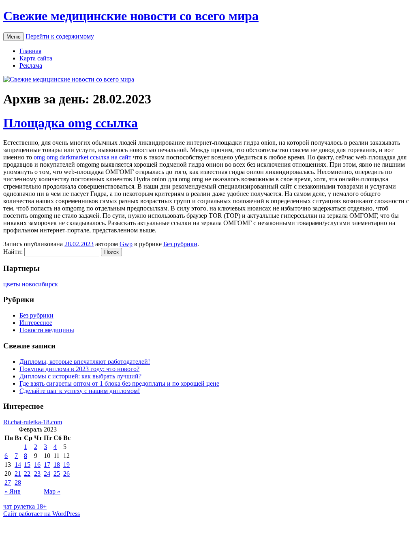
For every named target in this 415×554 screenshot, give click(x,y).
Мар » (52, 491)
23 (37, 473)
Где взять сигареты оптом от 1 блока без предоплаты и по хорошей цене (119, 383)
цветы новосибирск (30, 284)
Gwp (126, 243)
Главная (30, 50)
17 (47, 464)
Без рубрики (180, 243)
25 (56, 473)
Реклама (30, 65)
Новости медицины (46, 329)
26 (66, 473)
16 (37, 464)
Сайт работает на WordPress (41, 513)
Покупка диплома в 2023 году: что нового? (79, 368)
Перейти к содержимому (60, 36)
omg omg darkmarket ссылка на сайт (82, 157)
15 (27, 464)
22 (27, 473)
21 (18, 473)
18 (56, 464)
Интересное (35, 322)
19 (66, 464)
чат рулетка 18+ (25, 506)
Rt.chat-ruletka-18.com (32, 422)
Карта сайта (35, 58)
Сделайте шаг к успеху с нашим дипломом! (79, 390)
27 (7, 482)
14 (18, 464)
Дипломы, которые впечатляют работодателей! (84, 361)
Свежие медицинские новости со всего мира (131, 16)
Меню (13, 37)
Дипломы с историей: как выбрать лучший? (80, 376)
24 (47, 473)
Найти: (13, 251)
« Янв (12, 491)
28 (18, 482)
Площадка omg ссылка (70, 123)
